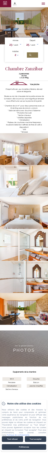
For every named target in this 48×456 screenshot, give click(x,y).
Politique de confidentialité (18, 435)
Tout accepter (36, 439)
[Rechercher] (32, 55)
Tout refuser (12, 439)
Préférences (24, 447)
